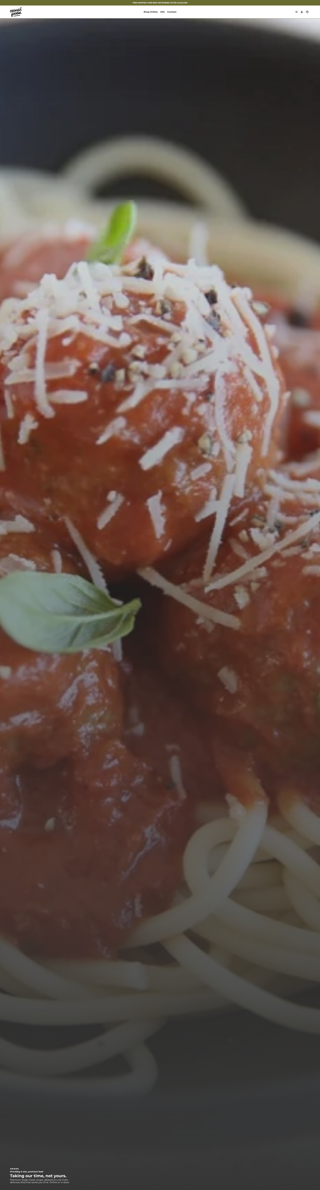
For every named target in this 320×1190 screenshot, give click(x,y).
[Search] (296, 12)
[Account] (301, 12)
